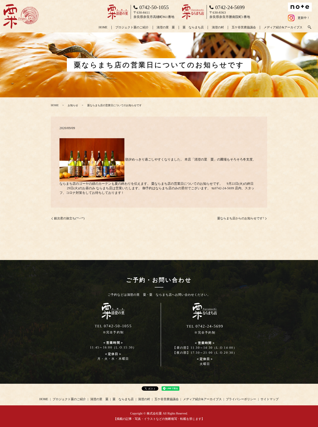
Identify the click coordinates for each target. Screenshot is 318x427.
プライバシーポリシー (241, 399)
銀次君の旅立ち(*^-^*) (69, 218)
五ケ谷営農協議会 (244, 27)
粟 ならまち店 (193, 27)
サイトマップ (269, 399)
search (309, 27)
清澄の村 (218, 27)
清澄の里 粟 (166, 27)
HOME (103, 27)
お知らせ (73, 105)
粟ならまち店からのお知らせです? (240, 218)
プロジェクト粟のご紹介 (132, 27)
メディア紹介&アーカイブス (283, 27)
